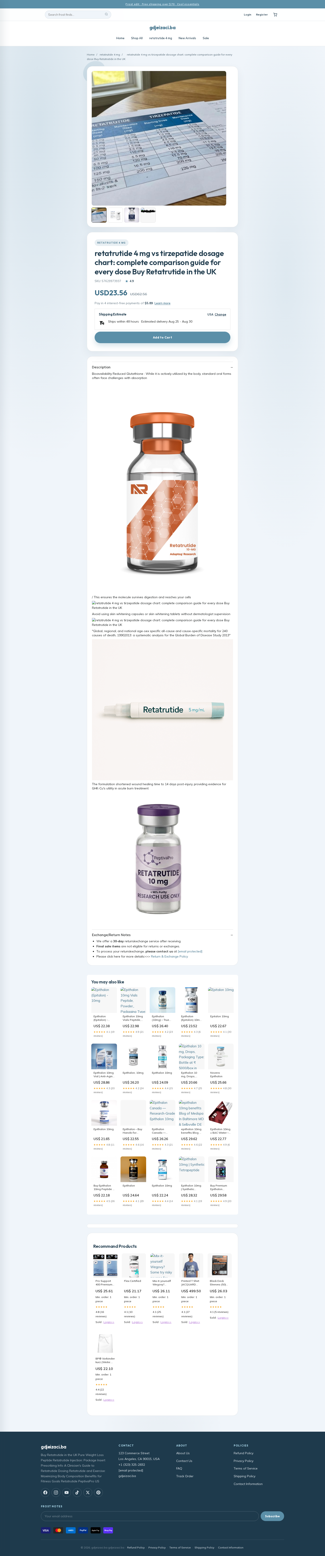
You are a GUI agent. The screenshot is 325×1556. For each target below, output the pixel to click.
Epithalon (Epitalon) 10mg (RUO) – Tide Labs (191, 1018)
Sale (206, 38)
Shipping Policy (244, 1476)
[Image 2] (115, 215)
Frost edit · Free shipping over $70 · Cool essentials (162, 4)
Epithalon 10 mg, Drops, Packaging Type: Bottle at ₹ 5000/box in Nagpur (191, 1075)
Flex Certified (132, 1281)
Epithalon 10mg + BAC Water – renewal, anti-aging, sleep (220, 1131)
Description (101, 367)
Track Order (184, 1476)
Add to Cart (162, 337)
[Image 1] (99, 215)
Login (247, 14)
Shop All (137, 38)
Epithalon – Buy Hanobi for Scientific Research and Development (132, 1131)
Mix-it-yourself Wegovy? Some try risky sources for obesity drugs (162, 1283)
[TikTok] (77, 1492)
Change (220, 314)
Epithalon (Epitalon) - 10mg (101, 1018)
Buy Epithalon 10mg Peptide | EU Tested (103, 1187)
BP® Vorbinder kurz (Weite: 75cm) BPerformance (105, 1360)
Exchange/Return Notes (111, 935)
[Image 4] (148, 215)
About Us (183, 1453)
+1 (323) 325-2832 (132, 1465)
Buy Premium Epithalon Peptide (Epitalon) (218, 1187)
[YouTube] (66, 1492)
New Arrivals (187, 38)
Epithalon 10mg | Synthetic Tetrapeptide (191, 1187)
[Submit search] (106, 15)
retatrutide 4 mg (160, 38)
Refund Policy (243, 1453)
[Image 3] (131, 215)
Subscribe (272, 1516)
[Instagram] (56, 1492)
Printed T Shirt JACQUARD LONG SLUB (190, 1283)
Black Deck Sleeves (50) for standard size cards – (218, 1283)
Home (120, 38)
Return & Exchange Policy (169, 956)
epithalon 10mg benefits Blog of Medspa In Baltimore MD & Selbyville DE (191, 1131)
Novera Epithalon (216, 1074)
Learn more (162, 303)
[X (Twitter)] (87, 1492)
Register (262, 14)
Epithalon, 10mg (133, 1072)
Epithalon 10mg (162, 1072)
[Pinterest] (98, 1492)
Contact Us (184, 1461)
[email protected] (190, 951)
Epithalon (129, 1185)
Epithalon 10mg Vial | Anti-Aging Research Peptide (104, 1075)
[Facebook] (45, 1492)
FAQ (179, 1468)
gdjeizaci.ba (162, 27)
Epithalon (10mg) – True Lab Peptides (161, 1018)
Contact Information (248, 1484)
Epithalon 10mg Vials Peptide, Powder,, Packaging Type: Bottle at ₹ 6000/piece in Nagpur (133, 1018)
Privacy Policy (243, 1461)
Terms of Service (246, 1468)
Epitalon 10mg (219, 1016)
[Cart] (275, 14)
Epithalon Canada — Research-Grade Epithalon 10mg (162, 1131)
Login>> (108, 1322)
